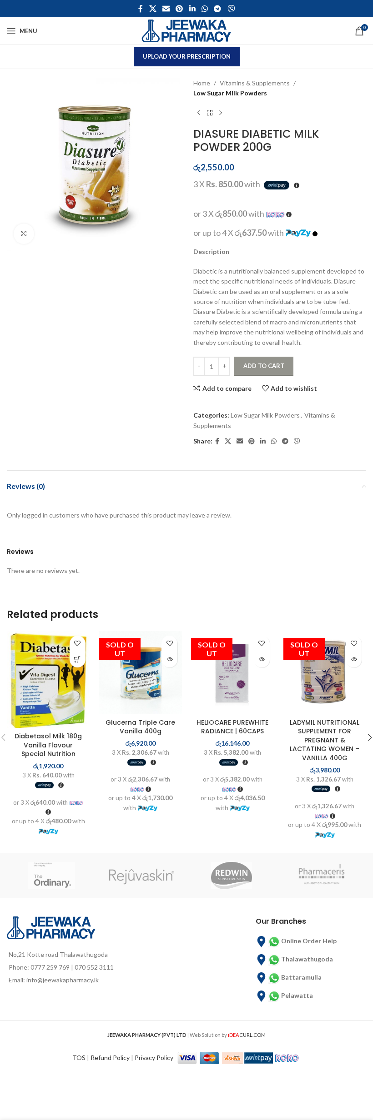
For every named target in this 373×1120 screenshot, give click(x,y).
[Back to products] (209, 113)
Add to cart (263, 365)
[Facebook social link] (141, 8)
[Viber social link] (230, 8)
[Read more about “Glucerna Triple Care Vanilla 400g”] (169, 659)
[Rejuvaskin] (142, 875)
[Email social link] (165, 8)
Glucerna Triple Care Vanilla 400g (140, 727)
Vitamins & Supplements (255, 83)
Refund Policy (110, 1057)
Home (201, 83)
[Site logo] (186, 30)
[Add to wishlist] (78, 644)
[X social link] (152, 8)
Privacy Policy (154, 1057)
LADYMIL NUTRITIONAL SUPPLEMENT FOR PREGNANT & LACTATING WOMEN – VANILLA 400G (324, 740)
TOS (79, 1057)
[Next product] (220, 113)
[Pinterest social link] (179, 8)
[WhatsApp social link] (204, 8)
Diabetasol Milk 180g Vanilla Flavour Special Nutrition (48, 745)
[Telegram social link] (217, 8)
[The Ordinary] (52, 875)
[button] (78, 659)
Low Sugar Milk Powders (230, 93)
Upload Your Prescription (187, 56)
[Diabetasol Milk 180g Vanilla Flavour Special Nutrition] (48, 679)
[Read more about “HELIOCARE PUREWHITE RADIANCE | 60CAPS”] (262, 659)
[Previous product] (198, 113)
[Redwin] (231, 875)
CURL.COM (247, 1035)
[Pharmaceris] (322, 875)
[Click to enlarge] (24, 234)
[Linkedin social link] (192, 8)
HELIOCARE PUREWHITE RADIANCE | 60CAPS (232, 727)
